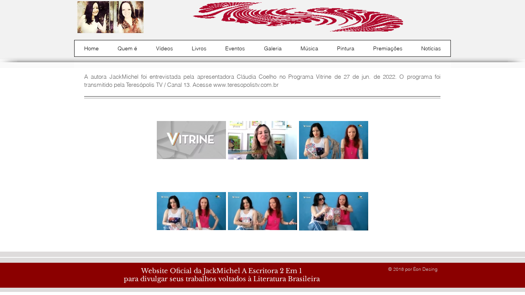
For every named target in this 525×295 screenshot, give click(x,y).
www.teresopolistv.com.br (246, 84)
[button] (127, 48)
